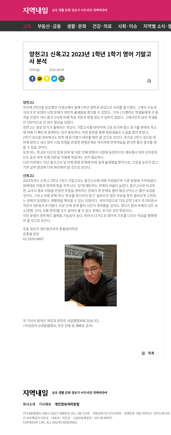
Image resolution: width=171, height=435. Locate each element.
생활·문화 (76, 25)
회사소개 (29, 403)
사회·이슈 (127, 25)
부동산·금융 (49, 25)
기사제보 (45, 403)
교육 (27, 25)
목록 (151, 352)
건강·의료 (102, 25)
